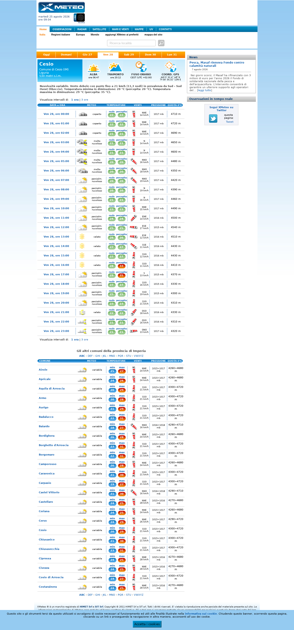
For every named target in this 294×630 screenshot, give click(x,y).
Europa (80, 34)
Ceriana (44, 511)
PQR (120, 355)
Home (43, 29)
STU (128, 355)
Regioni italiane (60, 34)
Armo (42, 398)
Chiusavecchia (49, 549)
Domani (66, 54)
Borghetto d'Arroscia (53, 445)
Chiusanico (47, 539)
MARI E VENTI (120, 29)
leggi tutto (204, 90)
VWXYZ (139, 355)
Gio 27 (87, 54)
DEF (90, 355)
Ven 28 (108, 54)
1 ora (75, 99)
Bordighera (46, 435)
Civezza (44, 567)
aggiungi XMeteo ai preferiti (122, 34)
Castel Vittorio (49, 492)
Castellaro (46, 501)
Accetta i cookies (147, 624)
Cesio (43, 530)
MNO (112, 355)
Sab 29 (129, 54)
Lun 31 (172, 54)
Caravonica (46, 473)
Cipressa (45, 558)
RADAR (82, 29)
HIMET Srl (86, 606)
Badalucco (46, 416)
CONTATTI (165, 29)
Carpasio (45, 483)
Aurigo (43, 407)
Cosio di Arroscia (51, 577)
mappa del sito (153, 34)
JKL (104, 355)
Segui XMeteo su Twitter (221, 109)
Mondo (95, 34)
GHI (97, 355)
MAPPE (139, 29)
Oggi (46, 54)
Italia (42, 34)
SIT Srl (99, 606)
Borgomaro (46, 454)
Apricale (45, 379)
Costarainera (48, 586)
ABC (82, 355)
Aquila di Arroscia (52, 388)
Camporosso (48, 464)
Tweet (229, 121)
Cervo (43, 520)
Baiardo (44, 426)
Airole (43, 369)
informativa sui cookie (201, 613)
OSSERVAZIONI (62, 29)
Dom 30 (150, 54)
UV (151, 29)
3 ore (84, 99)
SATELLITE (99, 29)
